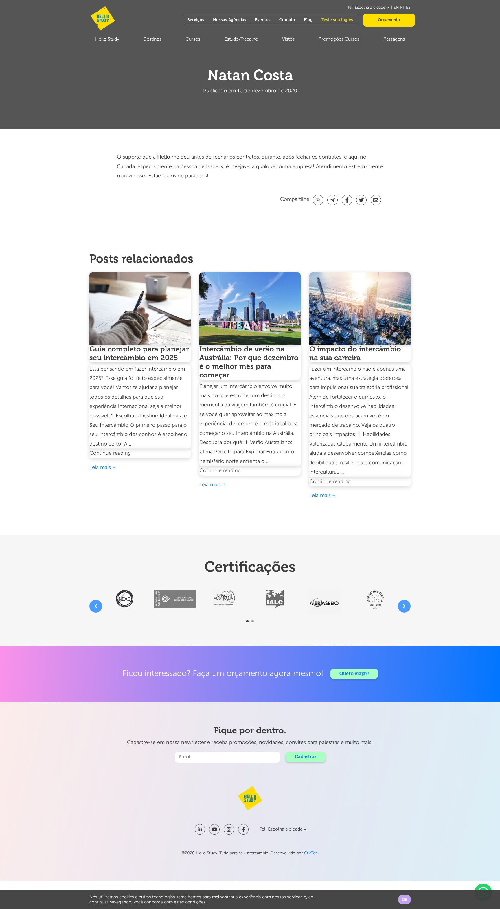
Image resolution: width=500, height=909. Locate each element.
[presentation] (95, 606)
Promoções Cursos (339, 39)
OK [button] (404, 899)
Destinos (152, 39)
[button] (247, 621)
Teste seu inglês (337, 19)
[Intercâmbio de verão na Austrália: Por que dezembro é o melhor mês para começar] (250, 308)
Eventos (263, 19)
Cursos (192, 39)
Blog (308, 19)
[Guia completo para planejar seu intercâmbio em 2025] (140, 308)
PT (402, 8)
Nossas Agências (229, 19)
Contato (287, 19)
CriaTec (311, 853)
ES (408, 8)
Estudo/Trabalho (241, 39)
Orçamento (389, 19)
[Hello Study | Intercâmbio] (103, 18)
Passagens (394, 39)
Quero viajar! (354, 673)
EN (396, 8)
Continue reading (124, 454)
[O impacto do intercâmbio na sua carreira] (360, 308)
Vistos (288, 39)
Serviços (196, 19)
